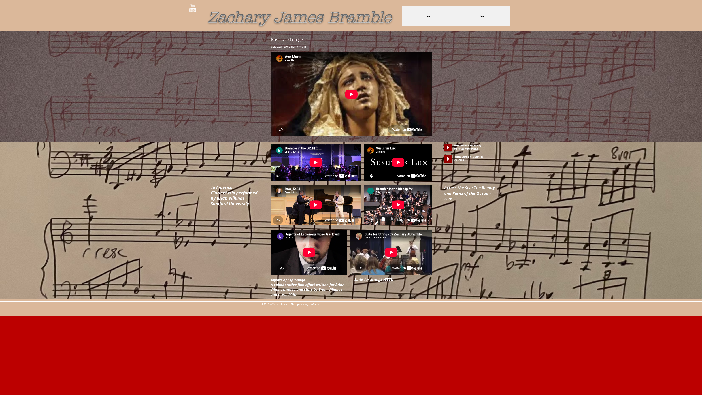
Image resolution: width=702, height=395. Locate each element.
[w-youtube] (192, 8)
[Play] (448, 147)
